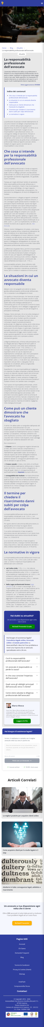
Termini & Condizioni (22, 965)
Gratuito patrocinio (20, 643)
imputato (21, 472)
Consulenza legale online (16, 640)
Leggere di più (22, 721)
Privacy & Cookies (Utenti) (22, 969)
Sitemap (22, 974)
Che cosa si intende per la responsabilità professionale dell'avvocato (23, 97)
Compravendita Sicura (22, 986)
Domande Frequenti (22, 953)
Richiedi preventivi (22, 923)
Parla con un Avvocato (20, 761)
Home (4, 48)
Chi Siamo (22, 948)
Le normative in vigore (16, 114)
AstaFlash (22, 982)
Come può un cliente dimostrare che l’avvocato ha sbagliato (21, 106)
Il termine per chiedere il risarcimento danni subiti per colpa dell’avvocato (22, 111)
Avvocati (22, 944)
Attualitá (20, 48)
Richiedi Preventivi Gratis (22, 626)
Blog (11, 48)
